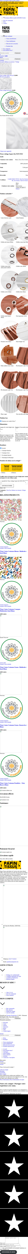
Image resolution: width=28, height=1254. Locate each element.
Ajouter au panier (7, 485)
